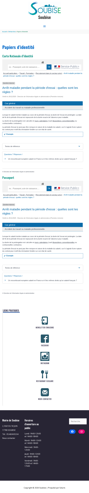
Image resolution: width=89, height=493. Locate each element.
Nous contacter (8, 438)
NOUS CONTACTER (44, 399)
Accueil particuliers (10, 73)
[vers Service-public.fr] (66, 67)
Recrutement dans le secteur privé (49, 73)
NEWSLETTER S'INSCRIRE (45, 327)
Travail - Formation (26, 73)
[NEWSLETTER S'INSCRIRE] (44, 320)
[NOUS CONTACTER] (44, 392)
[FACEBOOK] (44, 338)
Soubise (44, 17)
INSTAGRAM (45, 363)
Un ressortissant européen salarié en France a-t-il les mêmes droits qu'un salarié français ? (42, 159)
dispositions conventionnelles (63, 121)
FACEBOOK (45, 345)
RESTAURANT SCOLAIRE (44, 381)
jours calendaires (41, 121)
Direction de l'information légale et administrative (19, 172)
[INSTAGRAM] (44, 356)
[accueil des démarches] (42, 62)
